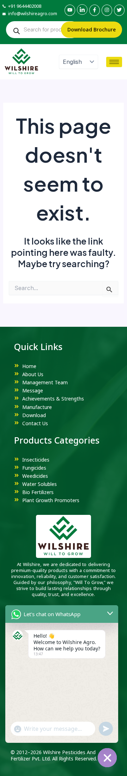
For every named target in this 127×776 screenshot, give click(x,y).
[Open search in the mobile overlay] (43, 30)
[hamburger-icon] (114, 62)
